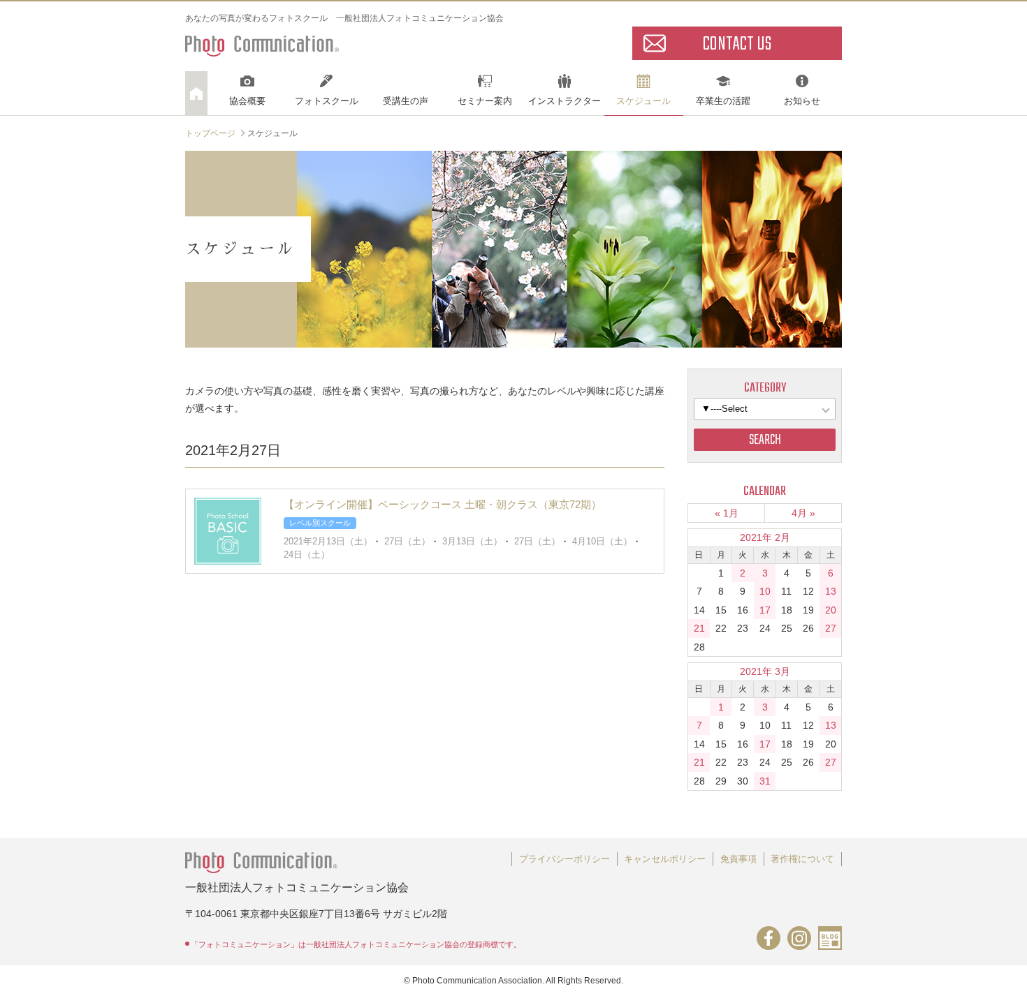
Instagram (799, 938)
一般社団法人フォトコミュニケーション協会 (262, 43)
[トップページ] (196, 93)
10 (765, 591)
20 (830, 610)
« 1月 (726, 513)
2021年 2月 (765, 537)
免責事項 (738, 859)
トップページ (210, 133)
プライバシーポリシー (564, 859)
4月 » (803, 513)
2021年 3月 (765, 671)
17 (765, 610)
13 (830, 591)
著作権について (802, 859)
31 (765, 781)
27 (830, 628)
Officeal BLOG (830, 938)
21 (699, 628)
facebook (768, 938)
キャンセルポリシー (665, 859)
